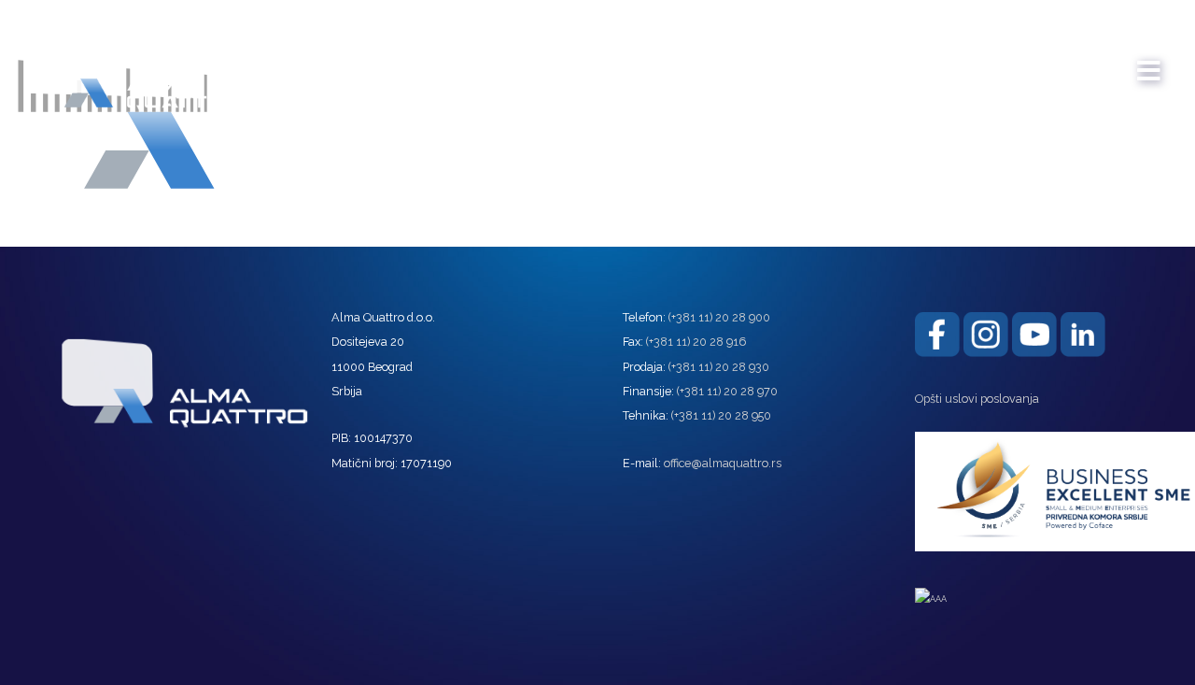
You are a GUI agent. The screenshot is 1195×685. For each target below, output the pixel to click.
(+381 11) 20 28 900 (719, 317)
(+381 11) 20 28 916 (696, 342)
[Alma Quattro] (131, 64)
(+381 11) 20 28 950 (721, 415)
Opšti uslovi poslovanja (977, 399)
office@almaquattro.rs (722, 463)
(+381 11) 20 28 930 (718, 367)
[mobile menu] (1149, 62)
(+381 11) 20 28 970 (727, 391)
